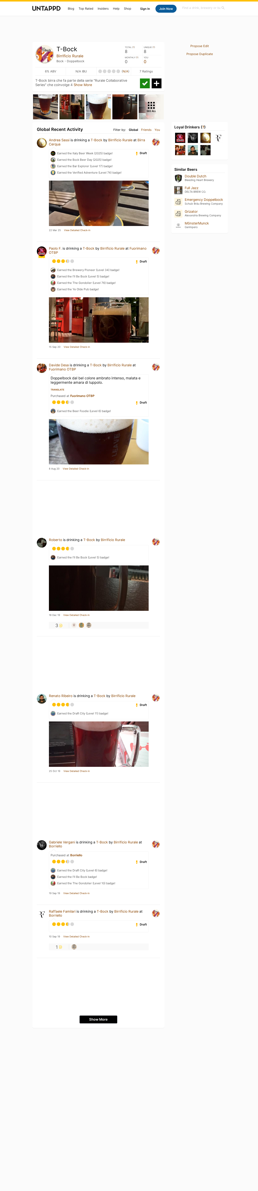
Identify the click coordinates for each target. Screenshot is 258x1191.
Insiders (103, 8)
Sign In (145, 9)
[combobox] (203, 8)
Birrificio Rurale (69, 56)
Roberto (55, 540)
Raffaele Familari (62, 911)
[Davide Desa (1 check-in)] (180, 150)
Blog (71, 8)
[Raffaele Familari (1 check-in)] (218, 138)
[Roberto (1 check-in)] (205, 150)
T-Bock (96, 140)
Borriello (55, 846)
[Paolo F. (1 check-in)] (180, 138)
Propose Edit (199, 46)
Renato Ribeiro (61, 696)
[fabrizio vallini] (88, 625)
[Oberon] (81, 625)
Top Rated (86, 8)
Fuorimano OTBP (62, 369)
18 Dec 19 (54, 615)
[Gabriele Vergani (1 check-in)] (193, 138)
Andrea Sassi (59, 140)
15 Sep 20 (54, 347)
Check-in (145, 83)
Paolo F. (55, 248)
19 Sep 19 (54, 893)
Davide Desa (59, 365)
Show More (83, 85)
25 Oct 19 (54, 771)
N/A (125, 71)
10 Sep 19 (54, 936)
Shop (127, 8)
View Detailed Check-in (77, 230)
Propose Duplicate (199, 54)
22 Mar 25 (55, 230)
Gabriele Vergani (62, 842)
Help (116, 8)
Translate (57, 389)
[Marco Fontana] (74, 625)
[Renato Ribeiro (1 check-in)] (193, 150)
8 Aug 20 (54, 468)
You (157, 130)
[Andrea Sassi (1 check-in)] (205, 138)
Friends (146, 130)
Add (156, 83)
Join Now (166, 9)
